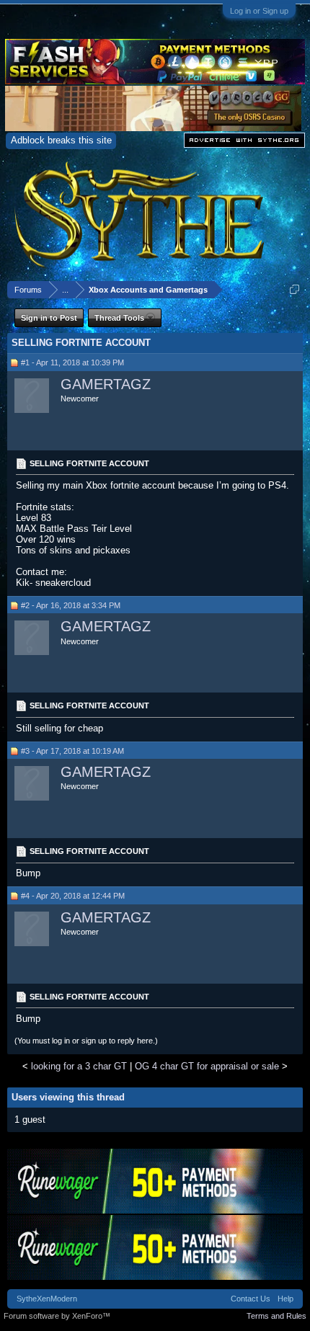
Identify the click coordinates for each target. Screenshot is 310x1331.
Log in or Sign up (259, 10)
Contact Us (250, 1298)
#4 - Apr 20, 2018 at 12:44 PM (73, 895)
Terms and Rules (276, 1316)
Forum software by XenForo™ (57, 1316)
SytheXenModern (47, 1298)
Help (285, 1298)
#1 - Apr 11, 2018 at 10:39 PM (72, 362)
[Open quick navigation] (294, 289)
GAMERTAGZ (106, 384)
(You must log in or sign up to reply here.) (86, 1040)
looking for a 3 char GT (79, 1066)
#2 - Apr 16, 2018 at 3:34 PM (70, 605)
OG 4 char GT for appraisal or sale (207, 1066)
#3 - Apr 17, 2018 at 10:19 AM (72, 751)
